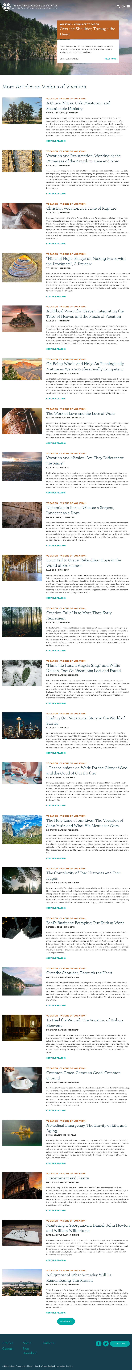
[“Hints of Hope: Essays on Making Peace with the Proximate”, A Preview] (22, 267)
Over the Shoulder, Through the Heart (79, 972)
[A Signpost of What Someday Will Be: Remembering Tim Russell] (22, 1282)
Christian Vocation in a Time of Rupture (81, 208)
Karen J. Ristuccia (56, 113)
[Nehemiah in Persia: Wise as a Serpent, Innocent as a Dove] (22, 515)
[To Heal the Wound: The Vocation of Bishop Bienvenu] (22, 1027)
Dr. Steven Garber (56, 373)
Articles (7, 1343)
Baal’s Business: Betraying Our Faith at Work (85, 922)
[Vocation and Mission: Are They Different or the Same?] (22, 466)
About (27, 1343)
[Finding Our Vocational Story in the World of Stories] (22, 726)
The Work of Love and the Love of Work (80, 413)
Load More (66, 1321)
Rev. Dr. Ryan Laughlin (58, 418)
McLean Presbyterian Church (21, 1366)
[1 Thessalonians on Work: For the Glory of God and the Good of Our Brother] (22, 773)
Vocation (52, 98)
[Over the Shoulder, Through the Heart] (22, 981)
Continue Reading (56, 141)
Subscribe (120, 1344)
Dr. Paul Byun (53, 517)
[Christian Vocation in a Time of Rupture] (22, 216)
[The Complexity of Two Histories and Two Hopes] (22, 880)
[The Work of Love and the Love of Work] (22, 421)
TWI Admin (51, 268)
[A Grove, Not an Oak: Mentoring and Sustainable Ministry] (22, 110)
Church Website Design (44, 1366)
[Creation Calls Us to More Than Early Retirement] (22, 622)
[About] (123, 7)
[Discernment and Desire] (22, 1185)
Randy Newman (54, 1135)
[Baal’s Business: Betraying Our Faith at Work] (22, 930)
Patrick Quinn (53, 777)
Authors (48, 1343)
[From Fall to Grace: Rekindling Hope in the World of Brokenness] (22, 567)
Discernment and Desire (67, 1177)
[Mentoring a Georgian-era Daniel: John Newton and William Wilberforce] (22, 1233)
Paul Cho (51, 165)
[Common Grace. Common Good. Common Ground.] (22, 1080)
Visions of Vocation (72, 98)
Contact (8, 1348)
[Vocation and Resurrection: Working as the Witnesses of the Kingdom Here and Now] (22, 161)
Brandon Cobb (54, 927)
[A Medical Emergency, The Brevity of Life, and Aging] (22, 1133)
